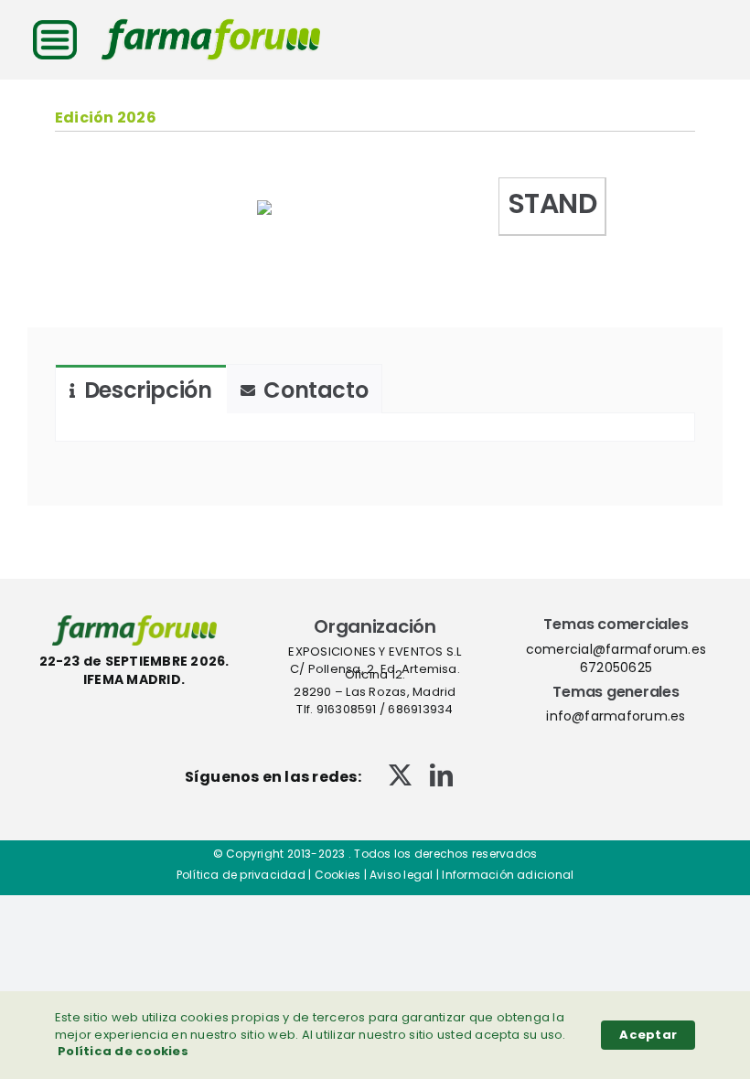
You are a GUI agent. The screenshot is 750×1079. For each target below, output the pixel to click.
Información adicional (507, 874)
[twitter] (400, 775)
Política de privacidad (241, 874)
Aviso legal (402, 874)
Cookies (338, 874)
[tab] (141, 389)
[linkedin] (441, 775)
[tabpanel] (375, 427)
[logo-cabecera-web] (211, 25)
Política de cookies (123, 1051)
